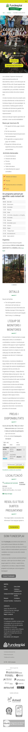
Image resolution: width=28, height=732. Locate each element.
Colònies (9, 12)
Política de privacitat (8, 654)
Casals (6, 589)
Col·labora (17, 598)
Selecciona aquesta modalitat (24, 449)
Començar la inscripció (15, 467)
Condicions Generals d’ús (9, 651)
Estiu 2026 (17, 586)
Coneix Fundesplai (8, 576)
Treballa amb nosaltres (9, 657)
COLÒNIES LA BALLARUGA (14, 32)
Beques (6, 598)
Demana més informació (14, 65)
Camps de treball (8, 593)
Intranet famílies (8, 601)
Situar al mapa (8, 493)
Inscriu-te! (14, 61)
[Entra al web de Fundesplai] (14, 644)
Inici (4, 12)
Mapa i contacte (8, 614)
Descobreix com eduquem (11, 637)
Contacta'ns (14, 527)
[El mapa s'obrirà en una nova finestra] (10, 483)
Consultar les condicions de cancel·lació (12, 470)
